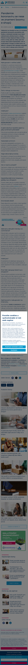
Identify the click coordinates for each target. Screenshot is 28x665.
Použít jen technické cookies (14, 346)
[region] (14, 332)
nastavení (4, 341)
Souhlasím (14, 350)
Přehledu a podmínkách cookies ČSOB (14, 342)
